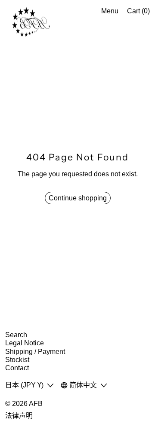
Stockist (17, 359)
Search (16, 334)
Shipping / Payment (35, 351)
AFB (36, 403)
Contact (17, 368)
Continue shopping (78, 198)
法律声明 (19, 415)
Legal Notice (24, 343)
